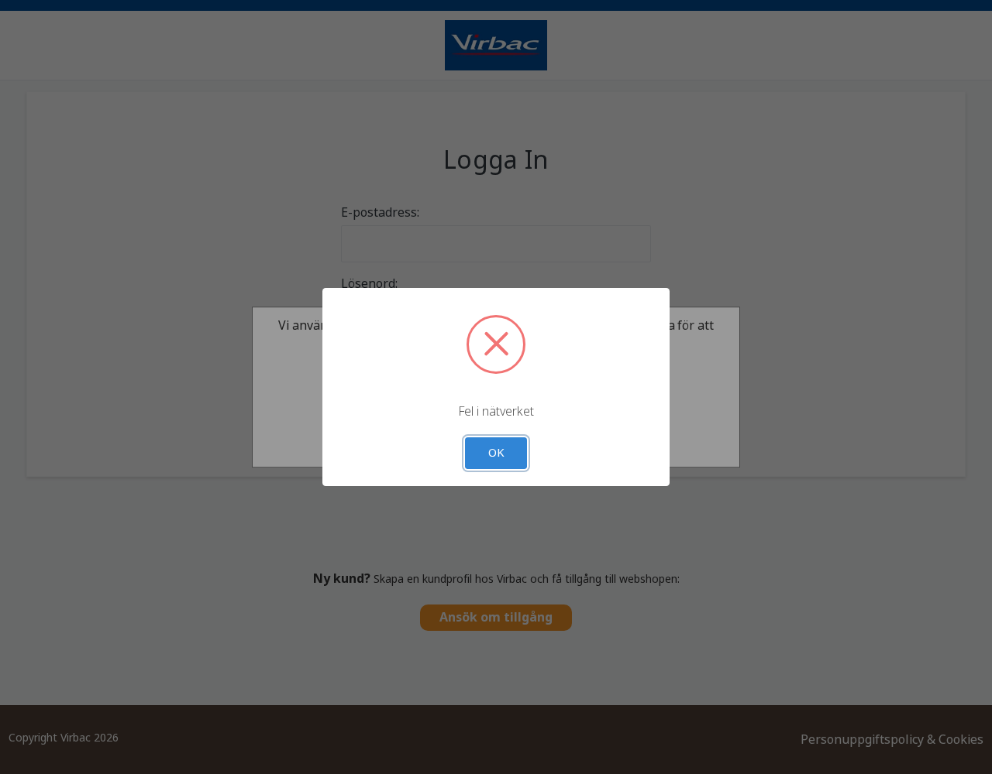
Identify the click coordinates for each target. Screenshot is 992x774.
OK (496, 452)
